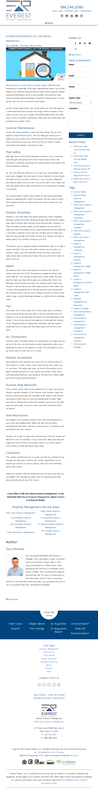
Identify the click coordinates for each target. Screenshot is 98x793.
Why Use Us (49, 652)
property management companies (79, 247)
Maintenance (86, 11)
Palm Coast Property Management (20, 513)
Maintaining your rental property (20, 85)
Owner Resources (49, 659)
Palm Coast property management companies (82, 214)
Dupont (15, 628)
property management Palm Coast (81, 292)
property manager (81, 308)
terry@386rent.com (70, 780)
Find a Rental (49, 655)
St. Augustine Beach (58, 630)
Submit (81, 135)
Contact (49, 668)
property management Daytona (79, 256)
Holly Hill (80, 628)
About (49, 665)
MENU (50, 23)
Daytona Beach (80, 633)
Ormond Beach (80, 623)
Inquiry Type (74, 98)
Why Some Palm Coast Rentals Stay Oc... (82, 149)
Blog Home (13, 599)
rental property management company (80, 337)
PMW (40, 755)
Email (71, 76)
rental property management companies (80, 327)
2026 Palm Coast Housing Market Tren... (81, 159)
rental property (42, 426)
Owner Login (57, 11)
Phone (72, 87)
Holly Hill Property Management (20, 532)
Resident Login (71, 11)
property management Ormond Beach (83, 282)
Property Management (49, 649)
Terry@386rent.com (46, 752)
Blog (49, 671)
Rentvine (74, 755)
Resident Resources (49, 662)
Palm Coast (15, 623)
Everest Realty (80, 192)
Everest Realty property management (80, 198)
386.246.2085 (71, 7)
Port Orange (37, 628)
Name (71, 64)
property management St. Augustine (80, 302)
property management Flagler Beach (82, 272)
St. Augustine (58, 623)
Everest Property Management (35, 497)
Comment (73, 108)
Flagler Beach (37, 623)
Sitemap (60, 752)
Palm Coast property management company (82, 224)
